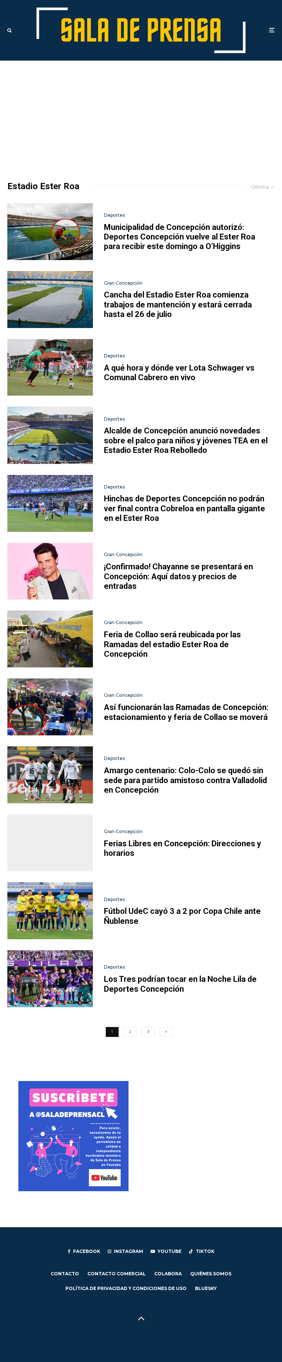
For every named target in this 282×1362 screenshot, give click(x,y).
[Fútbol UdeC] (50, 910)
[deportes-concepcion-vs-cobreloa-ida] (50, 503)
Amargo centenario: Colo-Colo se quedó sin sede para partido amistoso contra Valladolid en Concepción (185, 780)
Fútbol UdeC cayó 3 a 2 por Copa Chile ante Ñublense (182, 916)
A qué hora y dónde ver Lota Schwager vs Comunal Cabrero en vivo (179, 372)
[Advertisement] (141, 115)
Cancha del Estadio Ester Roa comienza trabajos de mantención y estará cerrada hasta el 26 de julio (178, 304)
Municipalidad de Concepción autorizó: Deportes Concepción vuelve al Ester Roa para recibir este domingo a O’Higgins (179, 237)
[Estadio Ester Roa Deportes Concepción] (50, 231)
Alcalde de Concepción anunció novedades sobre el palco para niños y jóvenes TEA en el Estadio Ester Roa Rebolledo (186, 440)
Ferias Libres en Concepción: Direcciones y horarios (182, 848)
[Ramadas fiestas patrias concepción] (50, 706)
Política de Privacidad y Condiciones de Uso (126, 1288)
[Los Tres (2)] (50, 978)
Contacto (65, 1273)
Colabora (168, 1273)
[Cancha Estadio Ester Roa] (50, 299)
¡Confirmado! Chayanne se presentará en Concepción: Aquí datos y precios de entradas (178, 576)
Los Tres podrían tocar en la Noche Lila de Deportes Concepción (180, 983)
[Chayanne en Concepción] (50, 571)
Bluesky (206, 1288)
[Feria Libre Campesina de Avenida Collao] (50, 842)
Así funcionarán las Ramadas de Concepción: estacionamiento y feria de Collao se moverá (186, 712)
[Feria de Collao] (50, 638)
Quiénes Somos (210, 1273)
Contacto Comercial (116, 1273)
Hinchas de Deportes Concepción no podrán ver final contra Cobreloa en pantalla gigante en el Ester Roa (184, 508)
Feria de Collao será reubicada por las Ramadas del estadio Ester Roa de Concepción (172, 644)
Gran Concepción (123, 283)
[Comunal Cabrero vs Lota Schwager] (50, 367)
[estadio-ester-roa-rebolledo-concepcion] (50, 435)
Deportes (114, 215)
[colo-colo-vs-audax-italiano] (50, 774)
